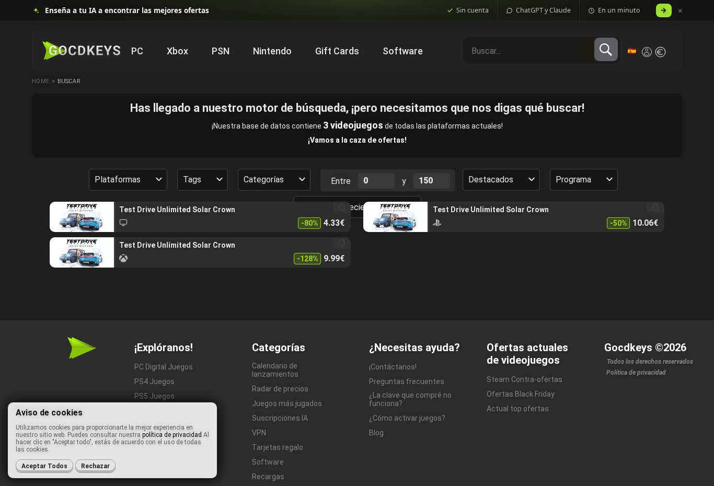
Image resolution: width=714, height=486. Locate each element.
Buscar (68, 81)
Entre (341, 181)
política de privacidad (172, 434)
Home (40, 81)
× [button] (680, 11)
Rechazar (95, 466)
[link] (200, 216)
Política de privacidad (636, 372)
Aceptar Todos (44, 466)
